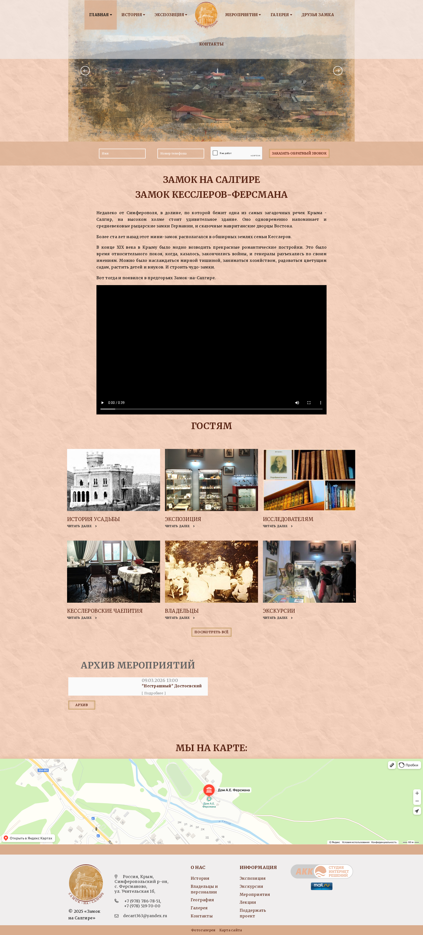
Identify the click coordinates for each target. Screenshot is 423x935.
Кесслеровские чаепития (105, 611)
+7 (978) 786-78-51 (142, 901)
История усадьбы (93, 519)
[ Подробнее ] (154, 693)
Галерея (280, 14)
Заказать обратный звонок (299, 153)
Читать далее (80, 526)
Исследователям (288, 519)
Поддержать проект (253, 913)
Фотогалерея (203, 930)
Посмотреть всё (211, 632)
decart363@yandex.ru (145, 915)
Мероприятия (242, 14)
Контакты (211, 44)
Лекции (248, 902)
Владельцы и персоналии (204, 889)
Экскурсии (279, 611)
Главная (99, 14)
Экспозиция (170, 14)
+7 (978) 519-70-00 (142, 905)
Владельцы (182, 611)
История (132, 14)
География (202, 899)
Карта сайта (230, 930)
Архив (81, 705)
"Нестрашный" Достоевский (172, 686)
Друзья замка (318, 14)
